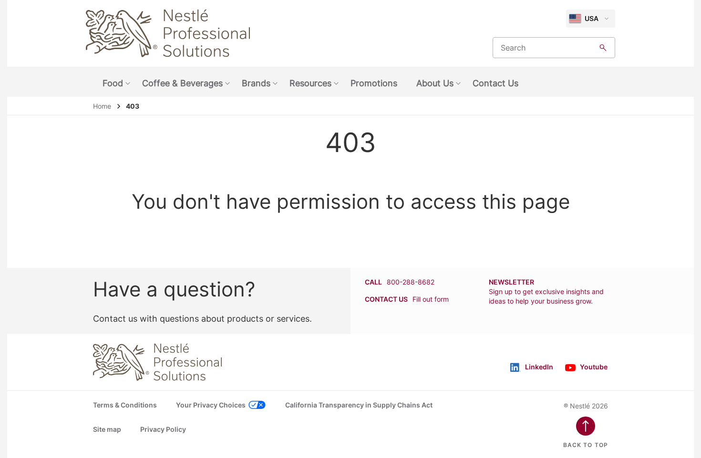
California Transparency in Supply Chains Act (359, 405)
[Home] (168, 33)
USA (591, 18)
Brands (256, 83)
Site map (107, 429)
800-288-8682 (410, 282)
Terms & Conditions (125, 405)
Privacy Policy (163, 429)
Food (113, 83)
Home (102, 106)
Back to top (585, 444)
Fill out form (430, 299)
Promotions (373, 83)
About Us (435, 83)
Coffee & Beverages (182, 83)
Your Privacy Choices (211, 405)
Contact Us (495, 83)
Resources (310, 83)
